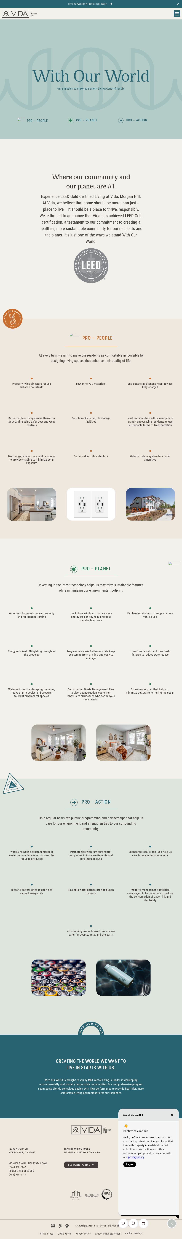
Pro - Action (136, 120)
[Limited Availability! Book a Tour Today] (110, 3)
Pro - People (37, 120)
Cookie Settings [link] (134, 1233)
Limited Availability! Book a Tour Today (87, 3)
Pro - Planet (86, 120)
